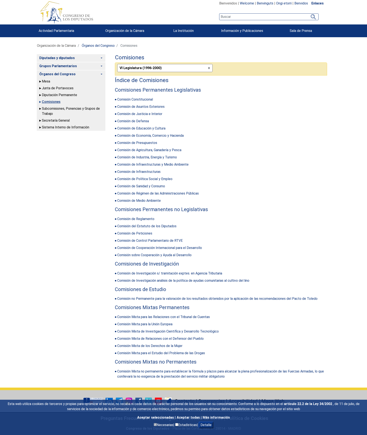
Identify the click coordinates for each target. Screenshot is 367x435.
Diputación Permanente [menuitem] (59, 95)
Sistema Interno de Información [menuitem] (65, 127)
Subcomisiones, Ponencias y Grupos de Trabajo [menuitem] (71, 111)
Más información (216, 417)
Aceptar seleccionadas (156, 417)
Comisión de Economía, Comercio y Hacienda (150, 136)
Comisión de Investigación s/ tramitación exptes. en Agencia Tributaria (169, 273)
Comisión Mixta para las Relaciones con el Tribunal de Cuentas (163, 317)
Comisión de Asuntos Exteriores (141, 107)
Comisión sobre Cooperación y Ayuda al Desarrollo (154, 255)
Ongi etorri (284, 3)
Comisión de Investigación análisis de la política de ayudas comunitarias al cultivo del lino (183, 281)
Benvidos (301, 3)
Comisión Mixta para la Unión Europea (144, 324)
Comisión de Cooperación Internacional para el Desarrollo (159, 248)
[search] (268, 16)
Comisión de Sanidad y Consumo (141, 186)
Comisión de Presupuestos (137, 143)
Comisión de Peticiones (134, 233)
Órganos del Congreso (98, 46)
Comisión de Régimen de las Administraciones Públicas (158, 193)
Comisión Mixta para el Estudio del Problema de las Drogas (161, 353)
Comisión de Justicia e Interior (139, 114)
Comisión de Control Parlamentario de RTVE (150, 241)
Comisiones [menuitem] (51, 102)
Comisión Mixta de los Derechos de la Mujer (149, 346)
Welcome (247, 3)
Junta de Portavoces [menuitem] (57, 88)
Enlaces (317, 3)
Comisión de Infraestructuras (139, 172)
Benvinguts (265, 3)
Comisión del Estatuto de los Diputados (146, 226)
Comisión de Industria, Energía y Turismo (147, 157)
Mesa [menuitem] (46, 81)
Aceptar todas (189, 417)
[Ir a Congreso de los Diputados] (66, 12)
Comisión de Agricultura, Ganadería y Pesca (149, 150)
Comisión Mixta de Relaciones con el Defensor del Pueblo (160, 339)
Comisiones (129, 57)
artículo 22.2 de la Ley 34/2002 (308, 404)
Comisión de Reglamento (135, 219)
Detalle (206, 425)
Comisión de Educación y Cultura (141, 128)
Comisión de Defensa (133, 121)
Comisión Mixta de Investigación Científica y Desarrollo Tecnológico (168, 331)
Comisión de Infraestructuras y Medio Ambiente (153, 164)
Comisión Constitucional (135, 99)
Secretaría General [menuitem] (56, 120)
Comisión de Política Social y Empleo (144, 179)
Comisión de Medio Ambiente (139, 201)
